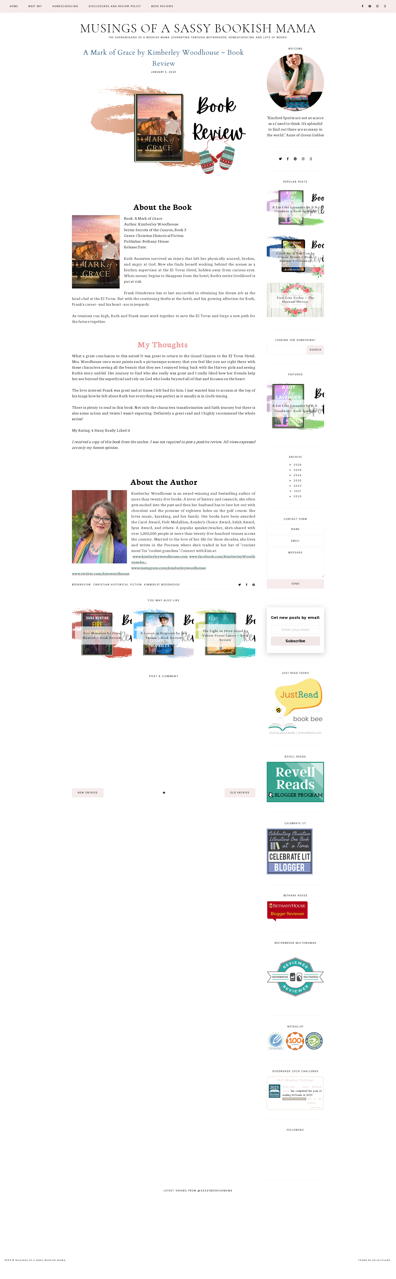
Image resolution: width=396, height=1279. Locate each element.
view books (316, 1107)
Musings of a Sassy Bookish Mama (198, 28)
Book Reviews (162, 6)
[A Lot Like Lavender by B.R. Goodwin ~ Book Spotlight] (295, 230)
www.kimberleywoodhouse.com (160, 556)
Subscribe (295, 641)
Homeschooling (65, 6)
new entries (88, 792)
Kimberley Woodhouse (162, 584)
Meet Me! (35, 6)
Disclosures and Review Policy (115, 6)
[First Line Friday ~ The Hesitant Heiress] (295, 315)
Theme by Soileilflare (374, 1260)
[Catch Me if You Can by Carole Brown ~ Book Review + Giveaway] (295, 277)
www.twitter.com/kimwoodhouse (100, 573)
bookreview (81, 584)
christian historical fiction (117, 584)
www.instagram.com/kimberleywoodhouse (168, 567)
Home (14, 6)
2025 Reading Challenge (295, 1079)
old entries (240, 792)
